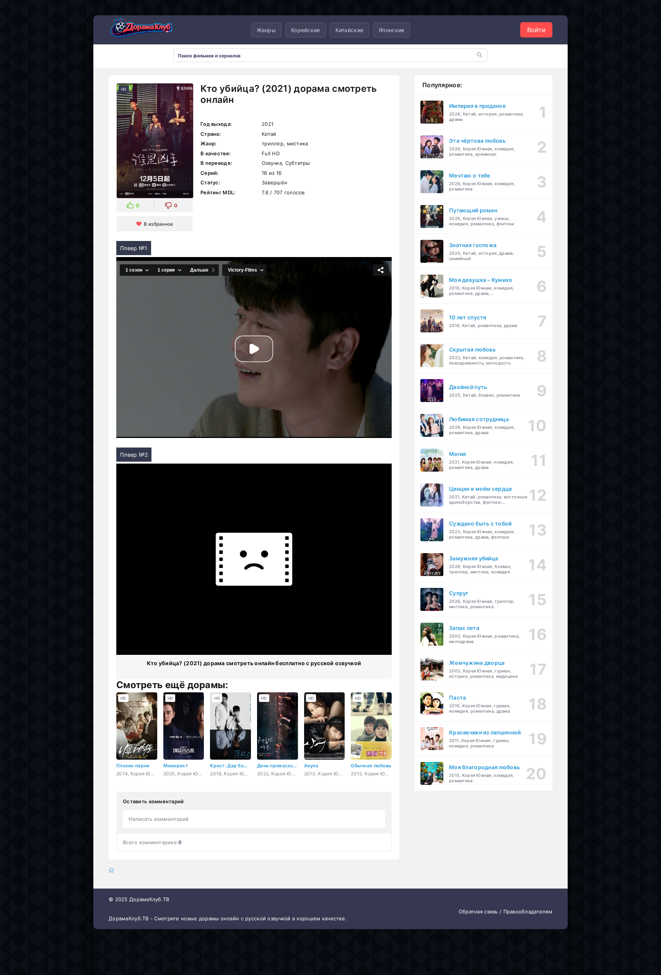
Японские (391, 30)
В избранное (158, 224)
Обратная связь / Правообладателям (505, 911)
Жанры (266, 30)
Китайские (349, 30)
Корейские (305, 30)
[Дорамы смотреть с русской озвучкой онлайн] (147, 30)
